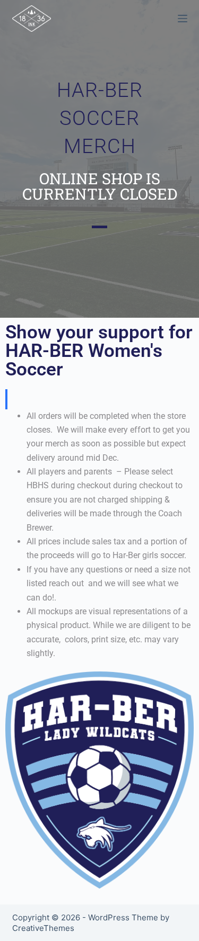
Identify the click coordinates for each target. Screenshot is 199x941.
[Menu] (182, 18)
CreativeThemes (43, 928)
